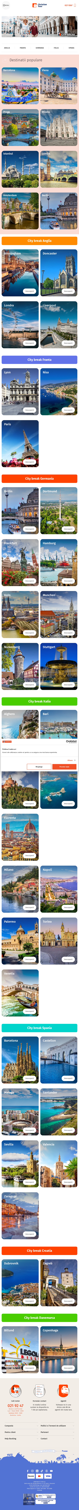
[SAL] (45, 1496)
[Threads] (46, 1471)
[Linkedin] (37, 1471)
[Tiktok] (42, 1471)
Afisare (70, 760)
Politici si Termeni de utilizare (53, 1426)
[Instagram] (32, 1471)
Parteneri (45, 1432)
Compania (9, 1426)
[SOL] (45, 1501)
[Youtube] (51, 1471)
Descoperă (29, 291)
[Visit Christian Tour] (39, 5)
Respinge (39, 767)
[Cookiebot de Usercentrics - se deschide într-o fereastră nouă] (68, 741)
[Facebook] (28, 1471)
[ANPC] (29, 1499)
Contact (44, 1439)
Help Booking (10, 1439)
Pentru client (10, 1432)
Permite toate (64, 767)
